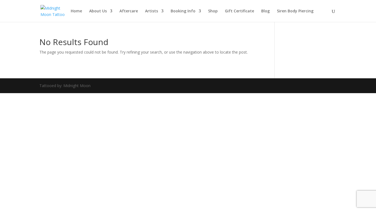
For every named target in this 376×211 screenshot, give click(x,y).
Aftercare (128, 11)
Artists (151, 11)
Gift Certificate (239, 11)
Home (76, 11)
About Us (98, 11)
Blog (265, 11)
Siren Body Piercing (295, 11)
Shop (213, 11)
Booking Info (183, 11)
